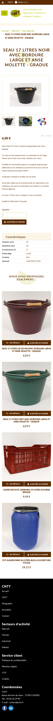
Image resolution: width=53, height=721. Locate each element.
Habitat (5, 647)
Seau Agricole (28, 31)
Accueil (5, 31)
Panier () (17, 2)
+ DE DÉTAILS (14, 343)
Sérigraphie (7, 604)
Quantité (5, 210)
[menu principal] (4, 13)
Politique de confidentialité (14, 660)
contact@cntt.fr (16, 702)
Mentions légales (9, 667)
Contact (5, 616)
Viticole (5, 635)
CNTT (4, 597)
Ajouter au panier (16, 222)
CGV (4, 673)
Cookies (5, 679)
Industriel (6, 641)
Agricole (15, 31)
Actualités (6, 610)
